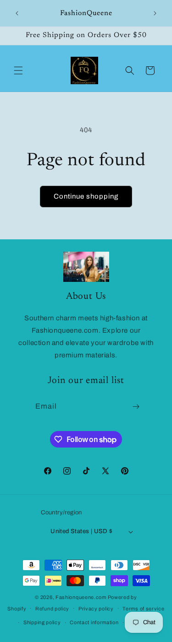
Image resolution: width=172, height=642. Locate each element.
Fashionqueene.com (80, 597)
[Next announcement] (155, 13)
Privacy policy (96, 608)
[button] (18, 70)
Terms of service (143, 608)
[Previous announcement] (17, 13)
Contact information (94, 622)
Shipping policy (42, 622)
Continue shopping (86, 196)
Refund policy (52, 608)
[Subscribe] (136, 406)
